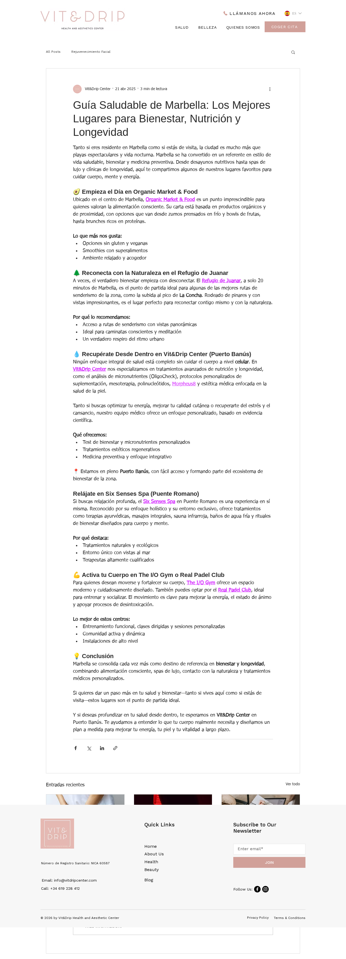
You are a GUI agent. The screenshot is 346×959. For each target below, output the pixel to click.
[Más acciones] (270, 89)
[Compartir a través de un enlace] (115, 748)
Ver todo (293, 784)
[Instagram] (265, 889)
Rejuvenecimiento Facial (91, 52)
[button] (293, 52)
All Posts (53, 52)
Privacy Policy (258, 917)
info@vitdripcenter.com (75, 880)
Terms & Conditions (289, 918)
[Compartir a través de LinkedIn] (102, 748)
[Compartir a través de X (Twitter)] (88, 748)
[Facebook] (257, 889)
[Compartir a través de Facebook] (75, 748)
